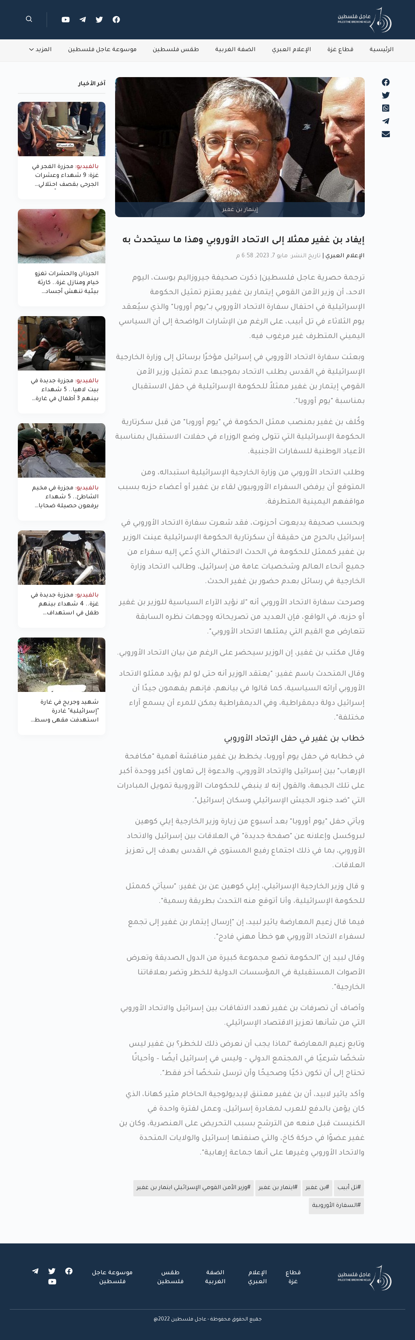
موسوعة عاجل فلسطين (102, 50)
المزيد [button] (44, 50)
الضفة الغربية (235, 50)
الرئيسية (382, 50)
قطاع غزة (340, 50)
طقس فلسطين (176, 50)
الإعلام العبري (291, 50)
